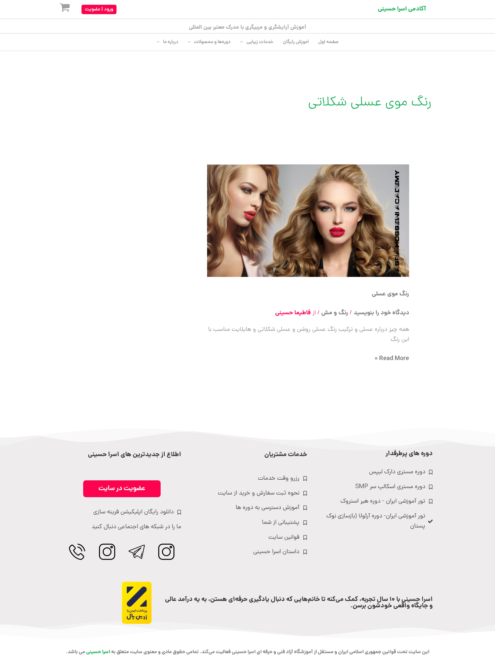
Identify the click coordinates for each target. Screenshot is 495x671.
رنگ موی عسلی (390, 294)
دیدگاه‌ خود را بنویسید (381, 313)
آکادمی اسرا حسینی (402, 9)
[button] (99, 9)
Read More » (392, 359)
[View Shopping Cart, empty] (59, 9)
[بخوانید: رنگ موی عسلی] (308, 221)
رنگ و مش (334, 313)
